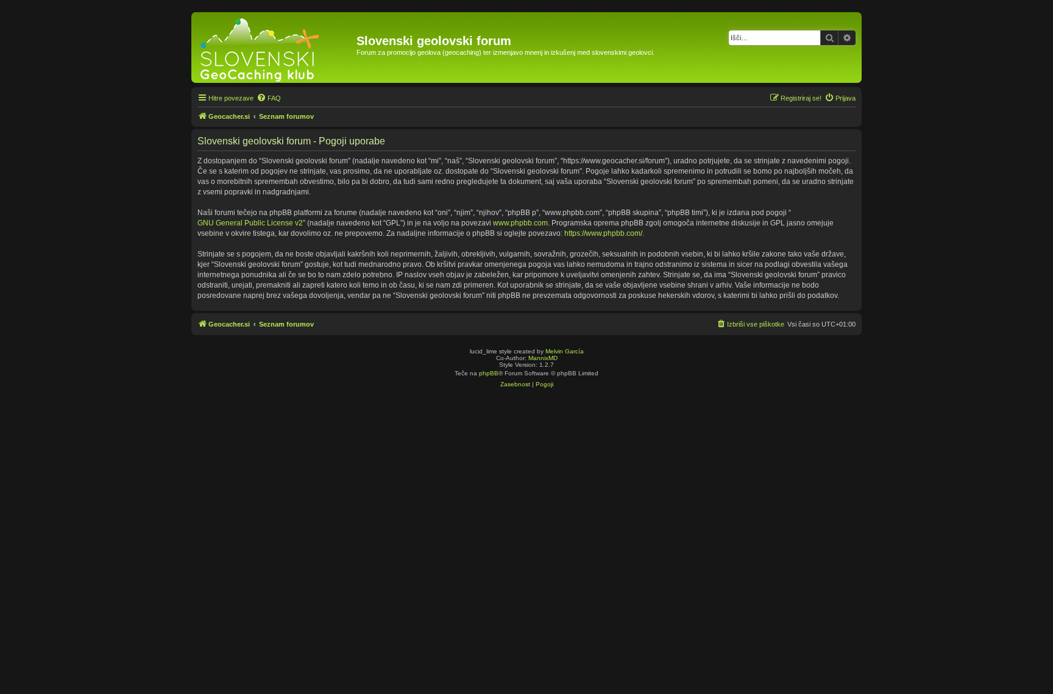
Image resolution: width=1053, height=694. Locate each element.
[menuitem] (269, 98)
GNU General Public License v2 (250, 223)
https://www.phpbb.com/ (603, 233)
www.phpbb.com (520, 223)
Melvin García (564, 351)
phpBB (488, 373)
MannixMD (543, 358)
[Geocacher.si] (275, 47)
